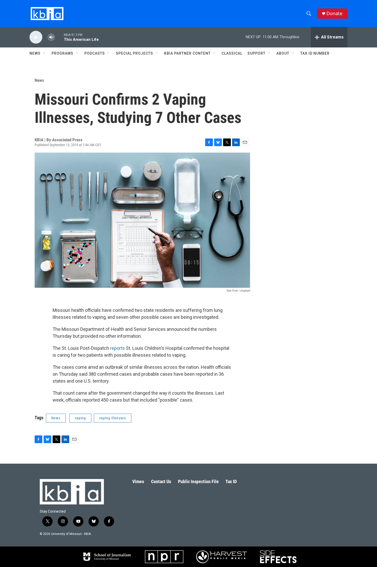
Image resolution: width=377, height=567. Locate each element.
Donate (334, 13)
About (282, 53)
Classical (232, 53)
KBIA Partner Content (187, 53)
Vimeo (138, 481)
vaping (80, 418)
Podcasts (94, 53)
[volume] (51, 37)
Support (256, 53)
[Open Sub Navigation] (44, 53)
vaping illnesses (112, 418)
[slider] (59, 37)
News (39, 80)
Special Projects (134, 53)
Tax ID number (315, 53)
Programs (62, 53)
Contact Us (161, 481)
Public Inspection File (198, 481)
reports (117, 348)
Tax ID (231, 481)
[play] (36, 37)
